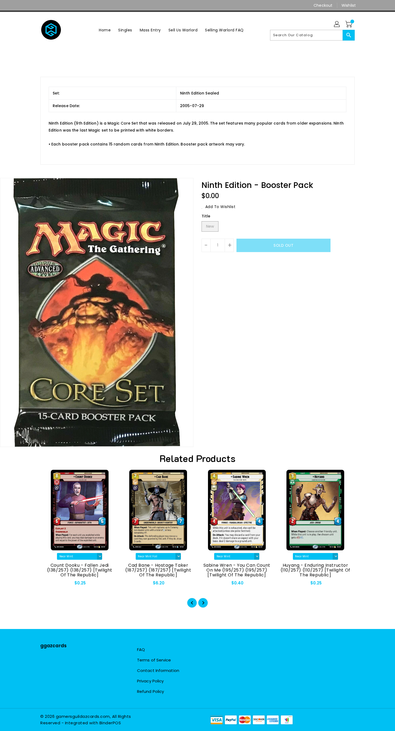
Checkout (323, 5)
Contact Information (158, 670)
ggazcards (53, 645)
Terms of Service (154, 660)
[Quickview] (49, 584)
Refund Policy (150, 691)
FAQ (141, 649)
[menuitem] (105, 29)
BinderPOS (110, 723)
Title (206, 216)
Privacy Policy (150, 681)
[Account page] (337, 24)
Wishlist (349, 5)
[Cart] (349, 24)
